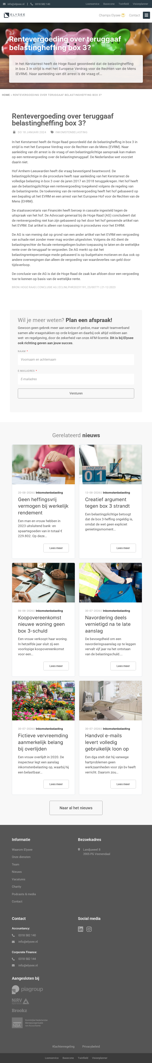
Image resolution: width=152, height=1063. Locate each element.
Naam (22, 351)
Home (6, 94)
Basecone (109, 3)
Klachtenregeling (63, 1046)
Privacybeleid (91, 1046)
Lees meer (56, 548)
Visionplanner (140, 3)
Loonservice (92, 3)
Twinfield (124, 3)
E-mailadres (26, 371)
